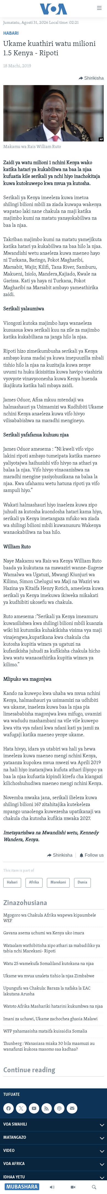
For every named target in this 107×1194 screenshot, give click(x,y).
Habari (11, 33)
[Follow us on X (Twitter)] (21, 1108)
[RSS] (46, 1108)
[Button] (91, 78)
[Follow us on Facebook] (8, 1108)
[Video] (73, 1187)
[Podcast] (59, 1108)
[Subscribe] (72, 1108)
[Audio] (52, 1187)
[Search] (94, 1187)
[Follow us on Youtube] (34, 1108)
